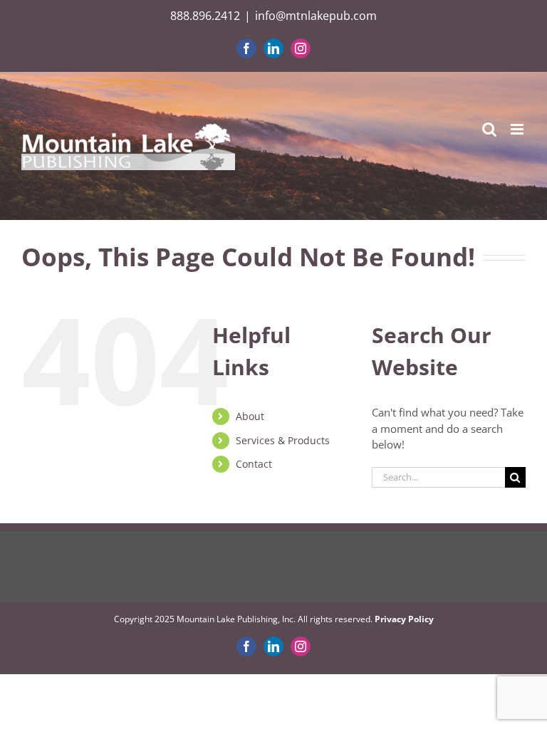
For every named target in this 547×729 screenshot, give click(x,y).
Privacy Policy (404, 619)
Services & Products (283, 440)
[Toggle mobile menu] (518, 129)
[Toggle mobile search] (489, 129)
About (250, 416)
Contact (254, 464)
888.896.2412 (205, 15)
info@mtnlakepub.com (316, 15)
